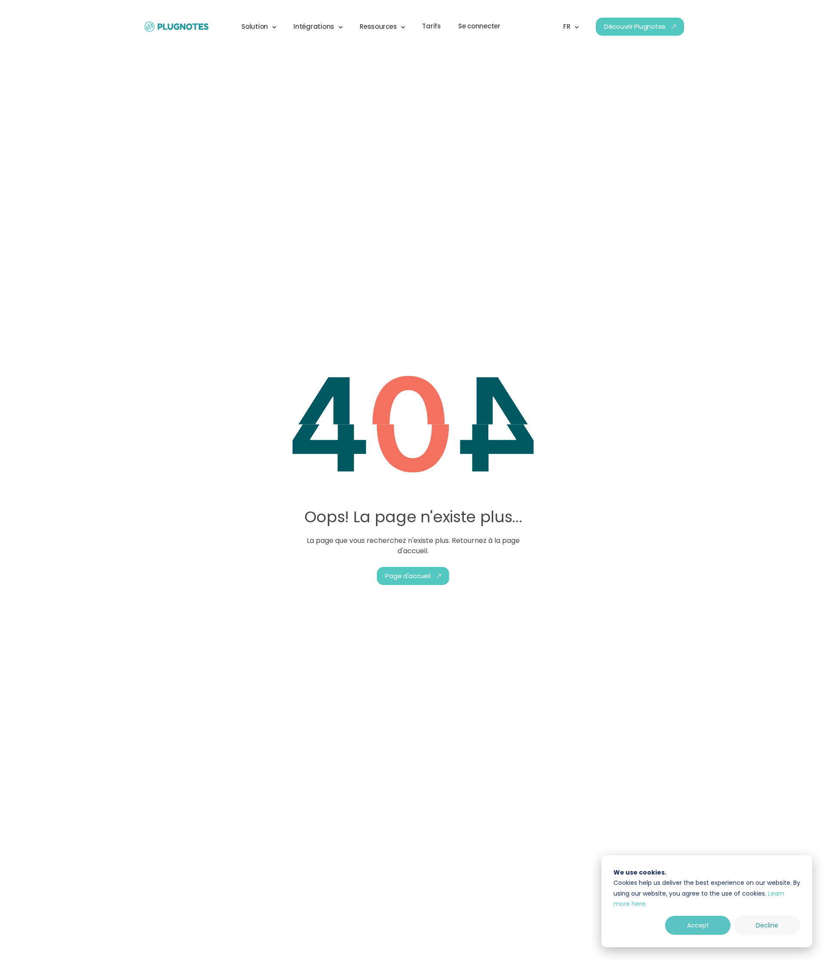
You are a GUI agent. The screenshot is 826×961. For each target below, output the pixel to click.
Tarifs (431, 26)
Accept (698, 925)
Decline (767, 925)
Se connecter (479, 26)
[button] (259, 27)
